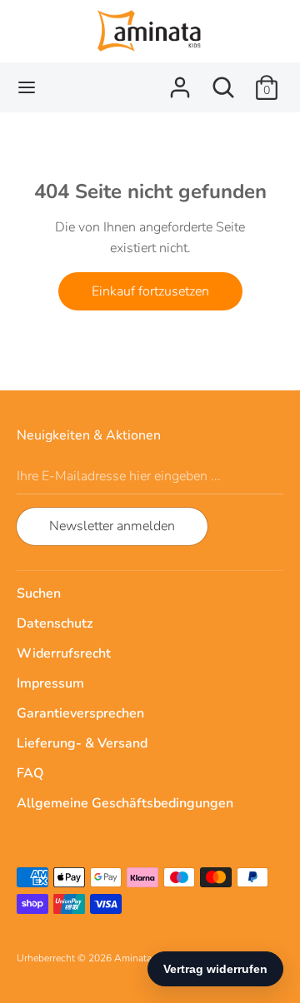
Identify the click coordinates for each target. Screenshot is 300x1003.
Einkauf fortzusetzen (150, 291)
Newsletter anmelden (112, 526)
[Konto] (180, 81)
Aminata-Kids (144, 958)
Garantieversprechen (80, 713)
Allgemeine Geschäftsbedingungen (125, 803)
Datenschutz (54, 623)
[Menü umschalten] (27, 87)
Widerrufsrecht (64, 653)
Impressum (50, 683)
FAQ (30, 773)
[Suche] (223, 81)
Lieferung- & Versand (82, 743)
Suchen (39, 593)
